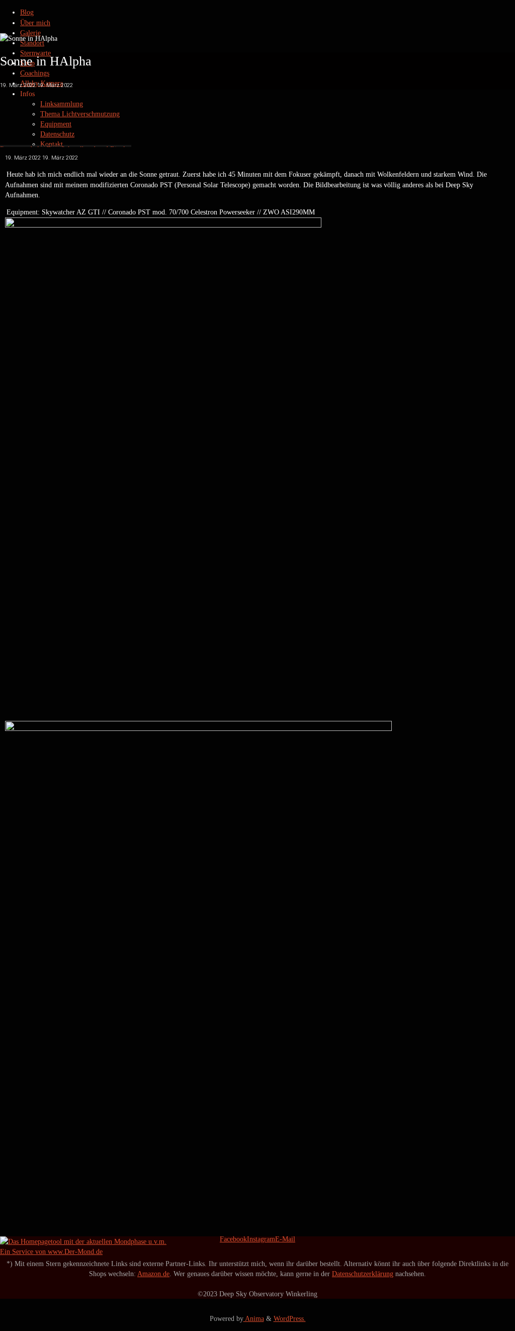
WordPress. (290, 1318)
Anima (253, 1318)
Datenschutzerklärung (362, 1274)
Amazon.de (153, 1274)
